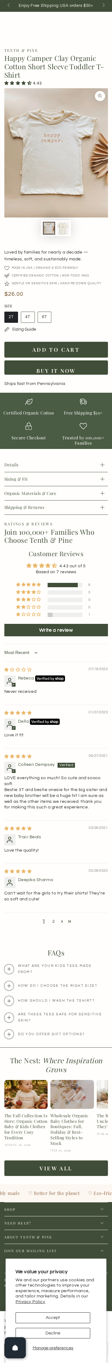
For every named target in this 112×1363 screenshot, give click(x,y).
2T (13, 319)
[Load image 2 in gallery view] (63, 228)
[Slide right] (103, 5)
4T (30, 319)
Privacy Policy (30, 1302)
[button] (18, 83)
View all (56, 1168)
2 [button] (53, 921)
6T (46, 319)
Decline (52, 1333)
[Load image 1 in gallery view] (49, 228)
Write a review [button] (56, 630)
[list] (56, 422)
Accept (53, 1317)
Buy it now (56, 370)
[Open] (15, 1347)
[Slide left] (9, 5)
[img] (18, 670)
